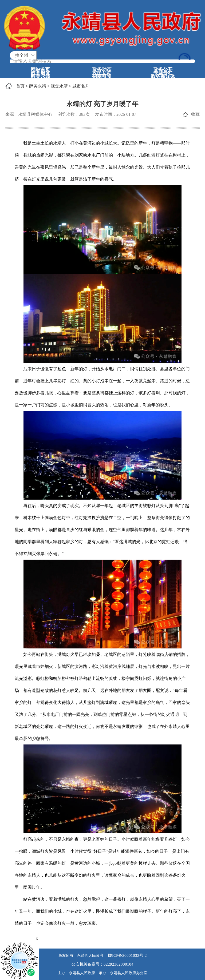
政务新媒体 (163, 76)
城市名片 (80, 86)
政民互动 (102, 72)
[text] (102, 61)
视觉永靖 (59, 86)
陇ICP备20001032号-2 (127, 955)
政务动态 (102, 69)
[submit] (185, 56)
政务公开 (163, 69)
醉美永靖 (40, 76)
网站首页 (40, 69)
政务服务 (40, 72)
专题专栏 (163, 72)
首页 (20, 86)
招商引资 (102, 76)
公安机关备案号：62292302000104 (102, 964)
